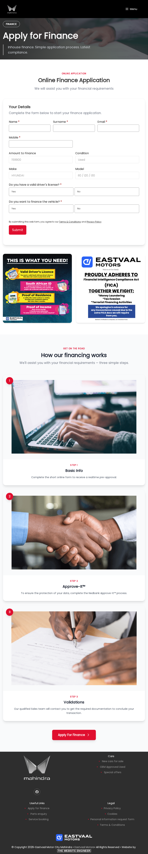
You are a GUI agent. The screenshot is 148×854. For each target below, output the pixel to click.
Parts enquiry (39, 814)
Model (79, 169)
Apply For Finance (71, 735)
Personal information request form (112, 819)
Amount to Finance (22, 153)
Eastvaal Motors (84, 847)
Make (13, 169)
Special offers (112, 772)
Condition (82, 153)
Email (102, 122)
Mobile (14, 137)
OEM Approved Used (112, 767)
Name (14, 122)
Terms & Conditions (70, 221)
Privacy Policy (94, 221)
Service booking (39, 819)
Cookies (112, 814)
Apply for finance (38, 808)
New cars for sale (112, 761)
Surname (60, 122)
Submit (17, 230)
